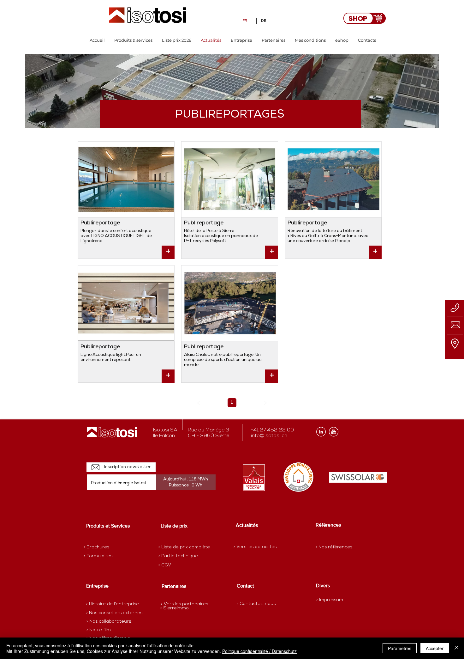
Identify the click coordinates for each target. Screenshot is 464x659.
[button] (133, 40)
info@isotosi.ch (269, 435)
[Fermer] (456, 648)
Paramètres (399, 648)
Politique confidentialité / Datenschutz (259, 651)
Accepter (434, 648)
